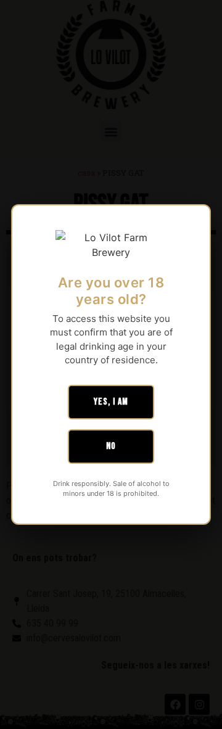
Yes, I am (111, 402)
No (111, 446)
